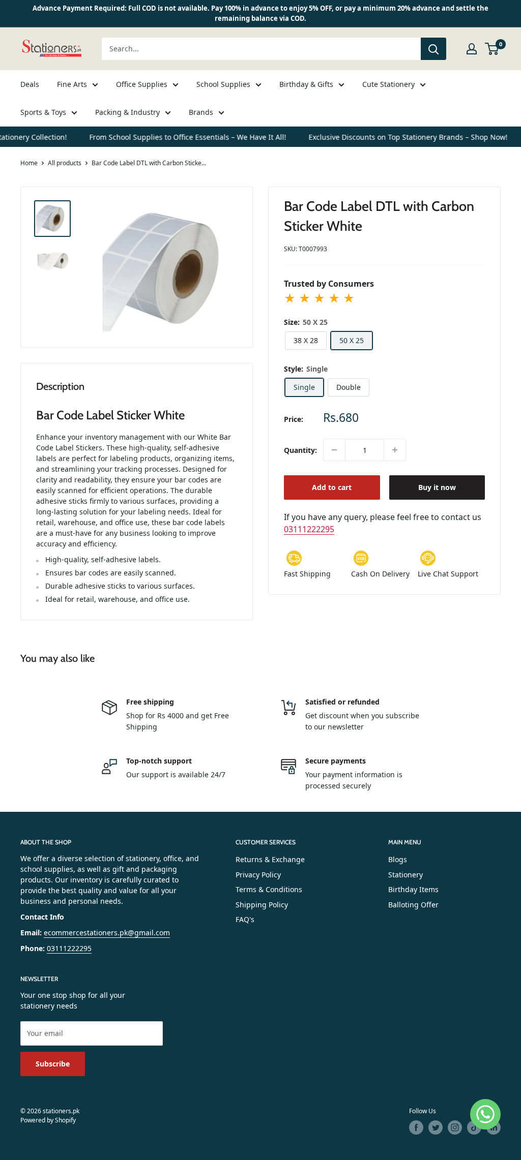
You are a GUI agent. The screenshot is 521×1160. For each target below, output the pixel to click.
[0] (492, 49)
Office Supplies (141, 84)
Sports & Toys (43, 112)
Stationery (405, 874)
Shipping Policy (262, 904)
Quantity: (300, 450)
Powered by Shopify (48, 1120)
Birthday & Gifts (306, 84)
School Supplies (223, 84)
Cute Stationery (388, 84)
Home (29, 163)
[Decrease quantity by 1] (334, 450)
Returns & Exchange (270, 859)
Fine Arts (72, 84)
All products (64, 163)
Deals (29, 84)
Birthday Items (413, 889)
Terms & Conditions (269, 889)
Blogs (397, 859)
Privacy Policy (258, 874)
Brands (201, 112)
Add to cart (332, 487)
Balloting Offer (413, 904)
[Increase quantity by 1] (395, 450)
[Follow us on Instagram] (455, 1127)
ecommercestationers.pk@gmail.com (107, 932)
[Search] (433, 49)
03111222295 (309, 529)
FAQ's (245, 919)
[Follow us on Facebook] (416, 1127)
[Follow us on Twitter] (435, 1127)
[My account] (472, 48)
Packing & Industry (127, 112)
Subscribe (53, 1064)
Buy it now (437, 487)
